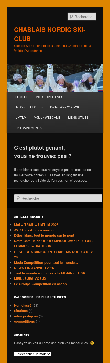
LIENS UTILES (78, 117)
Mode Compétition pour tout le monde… (46, 262)
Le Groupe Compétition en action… (42, 283)
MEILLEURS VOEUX (30, 278)
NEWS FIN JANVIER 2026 (34, 267)
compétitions (24, 321)
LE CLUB (21, 97)
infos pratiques (26, 316)
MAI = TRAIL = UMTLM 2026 (36, 224)
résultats (21, 310)
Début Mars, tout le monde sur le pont (44, 235)
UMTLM (20, 117)
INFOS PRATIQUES (29, 107)
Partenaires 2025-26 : (65, 107)
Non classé (22, 305)
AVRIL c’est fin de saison (34, 230)
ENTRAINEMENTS (28, 127)
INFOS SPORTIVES (49, 97)
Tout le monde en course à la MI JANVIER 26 (49, 273)
